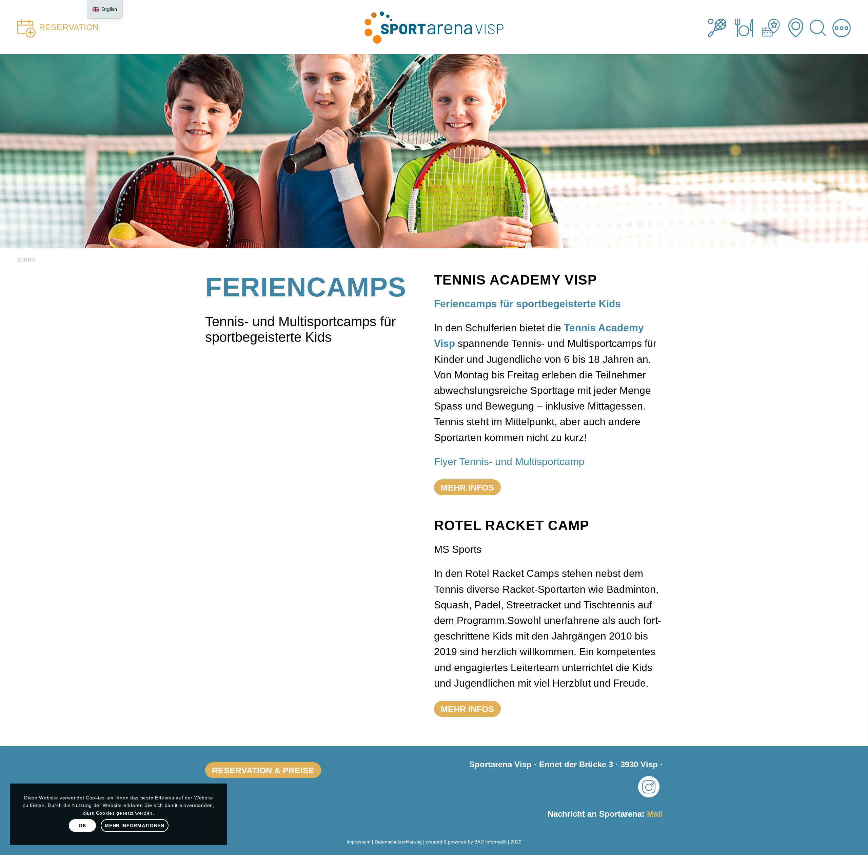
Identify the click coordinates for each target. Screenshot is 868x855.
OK (82, 825)
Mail (655, 813)
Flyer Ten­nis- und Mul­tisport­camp (509, 461)
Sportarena (721, 27)
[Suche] (818, 27)
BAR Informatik (490, 841)
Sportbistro (748, 27)
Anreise (800, 27)
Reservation (69, 27)
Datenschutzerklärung (398, 841)
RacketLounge (775, 27)
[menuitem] (818, 27)
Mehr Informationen (134, 825)
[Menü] (841, 27)
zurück (26, 259)
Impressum (359, 841)
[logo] (434, 27)
